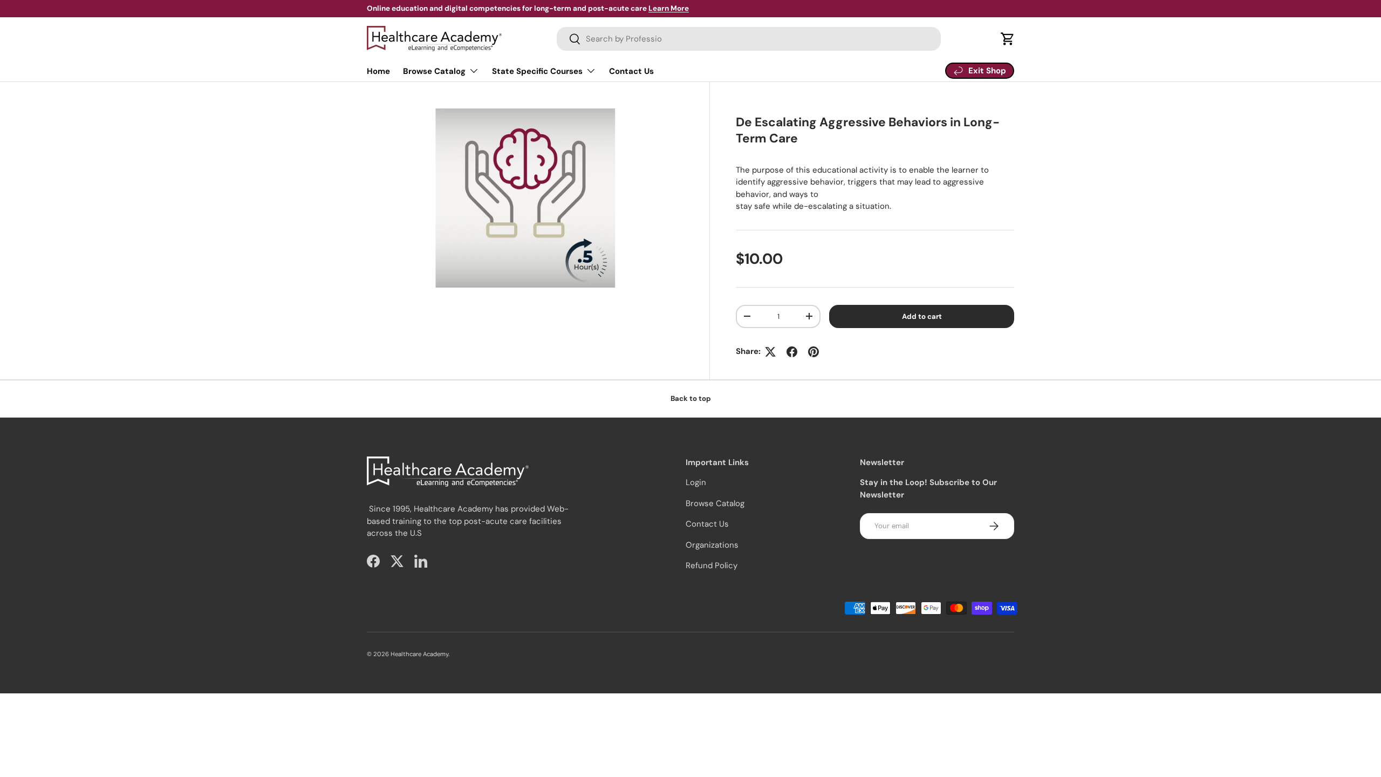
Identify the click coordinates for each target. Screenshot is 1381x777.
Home (378, 71)
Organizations (712, 545)
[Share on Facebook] (792, 352)
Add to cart (922, 316)
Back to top (691, 398)
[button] (1008, 39)
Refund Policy (711, 565)
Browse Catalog (434, 71)
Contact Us (631, 71)
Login (696, 482)
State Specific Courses (537, 71)
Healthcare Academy (419, 654)
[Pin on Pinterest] (813, 352)
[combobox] (749, 39)
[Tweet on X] (770, 352)
